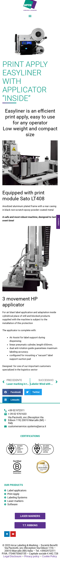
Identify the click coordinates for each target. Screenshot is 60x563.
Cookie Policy (49, 556)
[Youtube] (13, 534)
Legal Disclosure (12, 556)
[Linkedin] (7, 534)
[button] (30, 15)
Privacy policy (31, 556)
